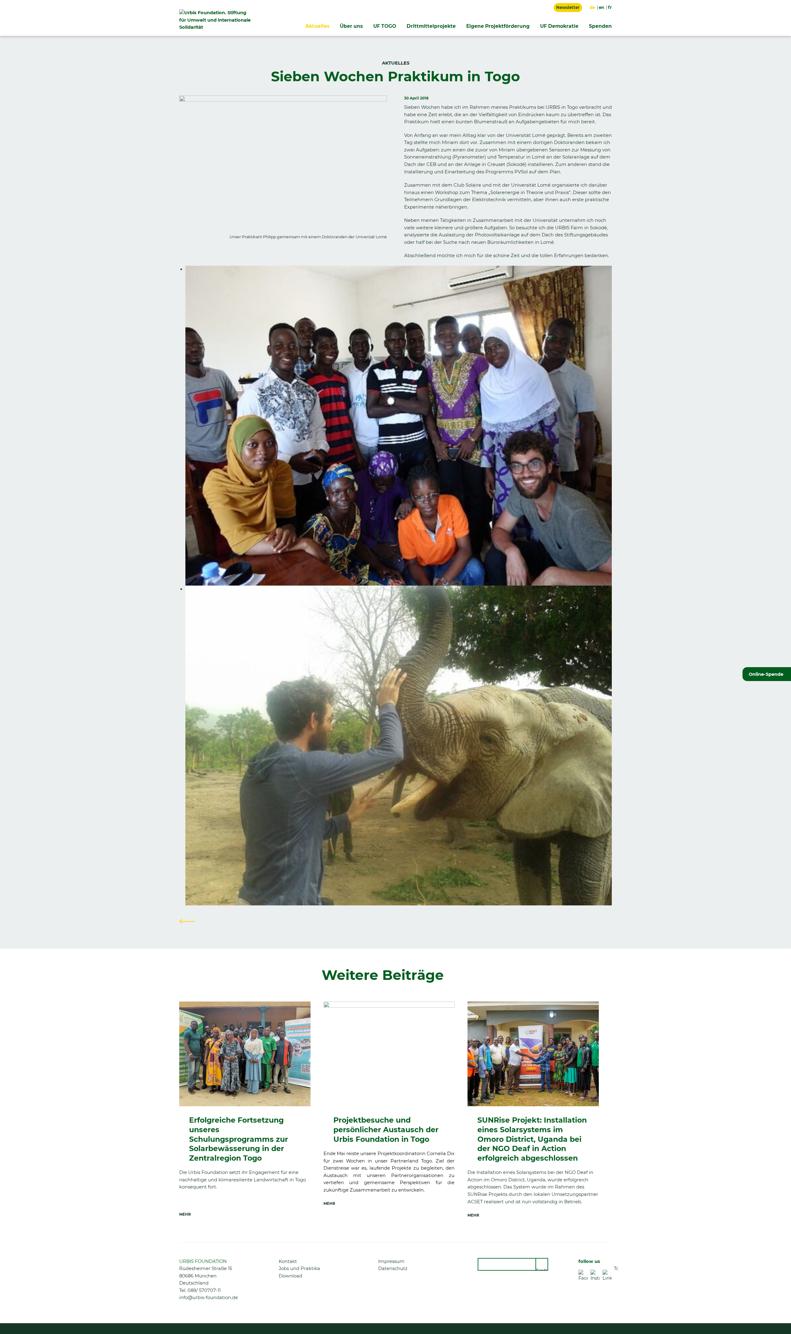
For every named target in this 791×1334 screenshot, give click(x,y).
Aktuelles (317, 26)
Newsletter (568, 7)
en (601, 7)
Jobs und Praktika (299, 1268)
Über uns (351, 26)
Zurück (187, 921)
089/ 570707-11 (204, 1290)
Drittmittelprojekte (431, 26)
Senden (542, 1269)
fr (610, 7)
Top (616, 1268)
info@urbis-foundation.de (208, 1297)
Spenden (600, 26)
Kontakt (288, 1261)
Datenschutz (393, 1268)
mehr (185, 1214)
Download (290, 1276)
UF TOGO (384, 26)
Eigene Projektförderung (498, 26)
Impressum (391, 1261)
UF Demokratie (559, 26)
